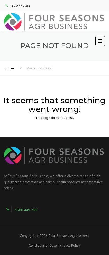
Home (9, 68)
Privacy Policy (70, 245)
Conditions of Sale (43, 245)
